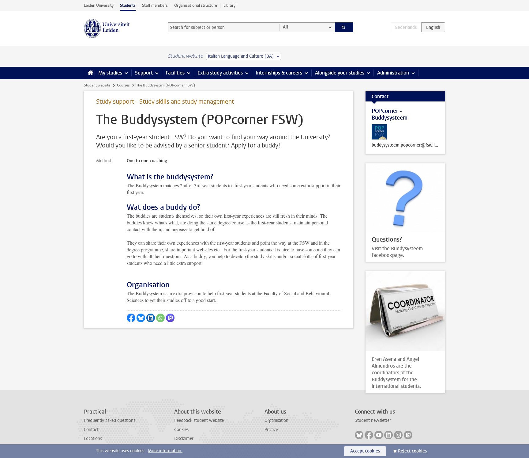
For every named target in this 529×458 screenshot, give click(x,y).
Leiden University (99, 5)
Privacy (271, 430)
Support (144, 73)
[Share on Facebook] (131, 318)
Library (229, 5)
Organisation (276, 420)
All (285, 27)
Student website (97, 85)
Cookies (181, 430)
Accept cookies (365, 451)
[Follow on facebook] (369, 435)
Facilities (175, 73)
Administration (393, 73)
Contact (91, 430)
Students (128, 5)
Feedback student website (199, 420)
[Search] (344, 27)
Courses (123, 85)
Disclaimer (183, 438)
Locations (93, 438)
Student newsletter (373, 420)
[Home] (89, 73)
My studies (110, 73)
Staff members (155, 5)
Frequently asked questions (109, 420)
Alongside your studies (339, 73)
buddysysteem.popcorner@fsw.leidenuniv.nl (405, 145)
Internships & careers (279, 73)
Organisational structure (195, 5)
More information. (165, 451)
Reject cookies (412, 451)
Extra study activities (220, 73)
